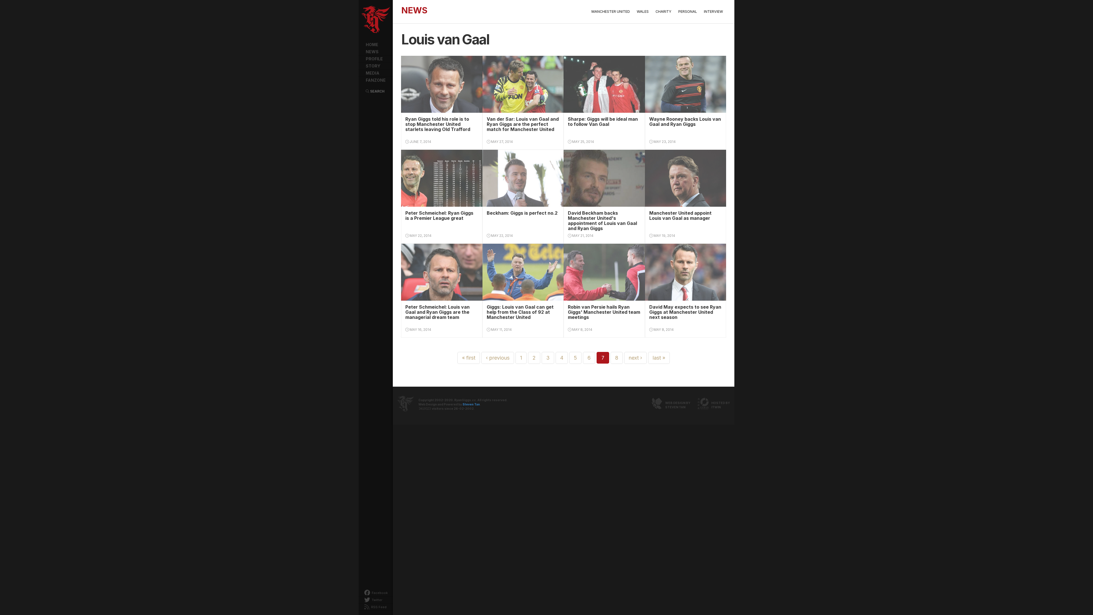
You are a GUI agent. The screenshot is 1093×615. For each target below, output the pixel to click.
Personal (687, 11)
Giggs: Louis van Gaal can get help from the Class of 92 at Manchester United (520, 312)
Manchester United (610, 11)
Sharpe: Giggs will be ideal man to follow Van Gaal (603, 121)
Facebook (379, 593)
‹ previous (497, 358)
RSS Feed (378, 607)
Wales (643, 11)
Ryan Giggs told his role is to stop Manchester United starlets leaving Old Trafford (437, 124)
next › (635, 358)
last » (659, 358)
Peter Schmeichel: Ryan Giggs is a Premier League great (439, 215)
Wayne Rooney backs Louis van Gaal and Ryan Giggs (685, 121)
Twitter (376, 600)
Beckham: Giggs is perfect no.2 (522, 213)
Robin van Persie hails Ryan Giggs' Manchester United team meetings (604, 312)
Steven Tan (471, 404)
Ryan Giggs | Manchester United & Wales (375, 20)
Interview (713, 11)
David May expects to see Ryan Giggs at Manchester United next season (685, 312)
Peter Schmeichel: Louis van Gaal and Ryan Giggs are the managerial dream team (437, 312)
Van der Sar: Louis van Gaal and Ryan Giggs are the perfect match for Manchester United (523, 124)
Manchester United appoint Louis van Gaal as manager (680, 215)
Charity (663, 11)
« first (468, 358)
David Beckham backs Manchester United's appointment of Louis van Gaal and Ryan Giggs (602, 220)
